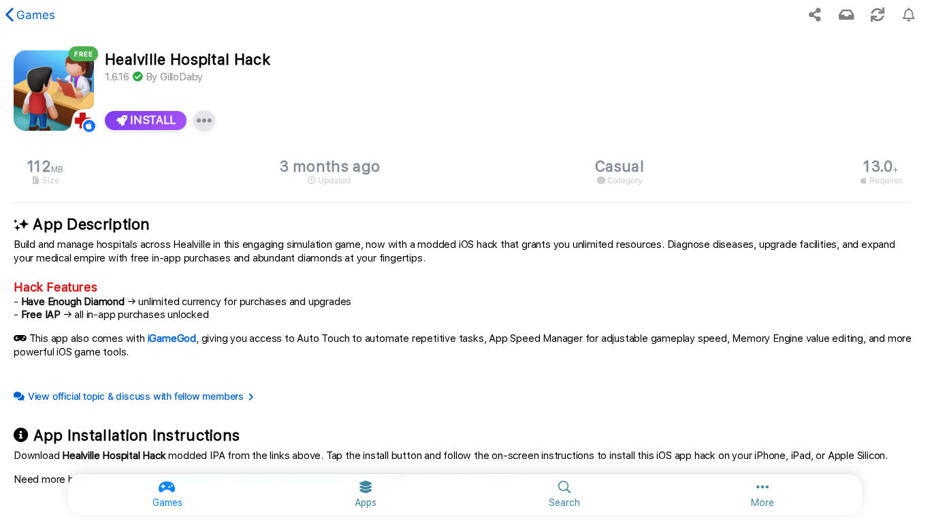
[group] (465, 172)
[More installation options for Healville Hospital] (204, 120)
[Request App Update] (877, 15)
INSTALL (151, 120)
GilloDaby (181, 77)
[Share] (815, 15)
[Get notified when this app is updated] (909, 15)
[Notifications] (846, 15)
